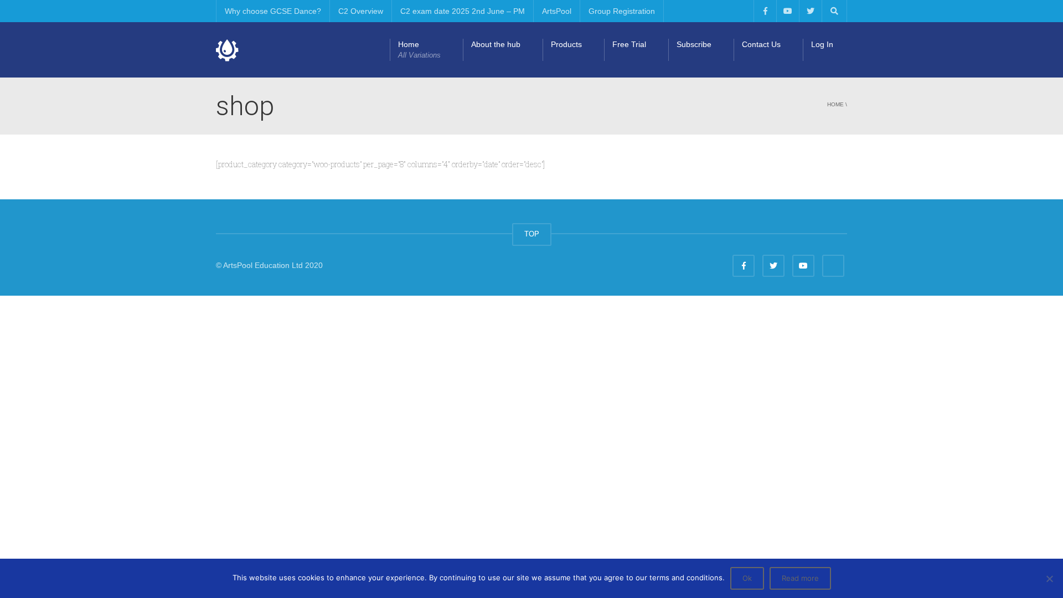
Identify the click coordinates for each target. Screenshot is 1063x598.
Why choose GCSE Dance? (273, 11)
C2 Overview (360, 11)
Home (419, 49)
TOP (531, 234)
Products (566, 44)
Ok (747, 578)
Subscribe (694, 44)
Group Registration (622, 11)
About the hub (495, 44)
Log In (822, 44)
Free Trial (629, 44)
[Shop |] (227, 49)
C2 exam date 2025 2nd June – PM (462, 11)
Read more (800, 578)
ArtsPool (556, 11)
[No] (1049, 578)
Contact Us (761, 44)
